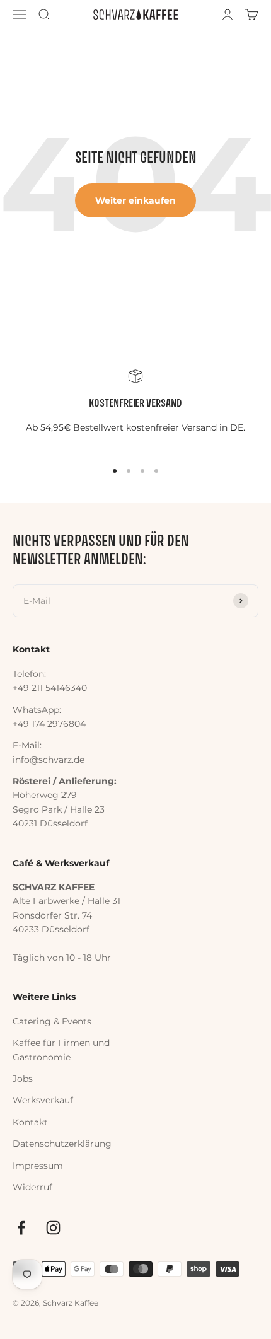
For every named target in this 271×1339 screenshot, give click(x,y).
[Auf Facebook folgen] (21, 1227)
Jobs (23, 1078)
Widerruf (32, 1187)
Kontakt (30, 1122)
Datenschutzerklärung (62, 1143)
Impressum (38, 1165)
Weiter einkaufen (135, 200)
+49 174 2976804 (49, 723)
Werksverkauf (43, 1100)
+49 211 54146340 (50, 687)
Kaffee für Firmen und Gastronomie (61, 1049)
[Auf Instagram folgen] (53, 1227)
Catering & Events (52, 1021)
